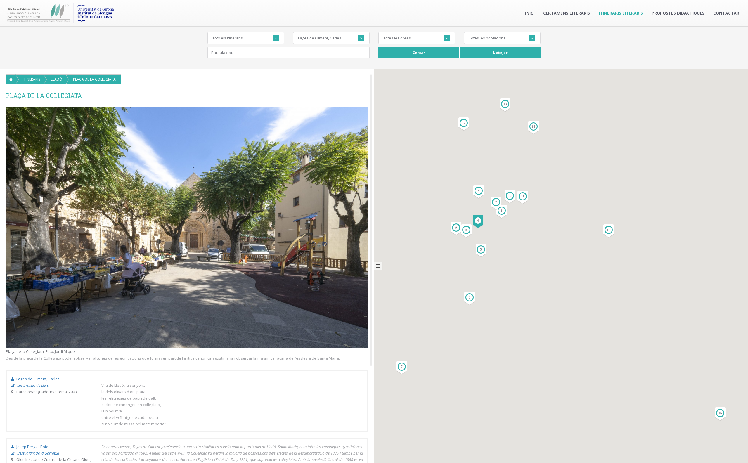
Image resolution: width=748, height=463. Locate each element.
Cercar (419, 52)
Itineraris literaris (621, 13)
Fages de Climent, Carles (37, 379)
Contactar (726, 13)
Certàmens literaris (566, 13)
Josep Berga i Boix (31, 446)
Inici (529, 13)
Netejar (500, 52)
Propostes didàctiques (678, 13)
